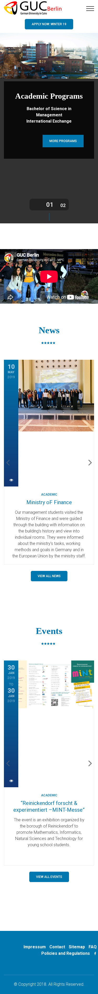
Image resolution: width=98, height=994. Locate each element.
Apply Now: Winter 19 (49, 24)
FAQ (93, 946)
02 (63, 205)
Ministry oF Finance (49, 502)
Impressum (35, 946)
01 (50, 205)
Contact (57, 946)
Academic (49, 494)
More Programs (63, 141)
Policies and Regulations (65, 953)
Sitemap (77, 946)
